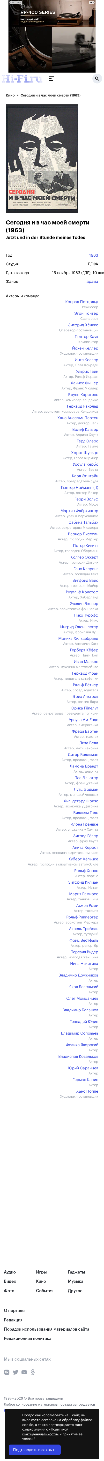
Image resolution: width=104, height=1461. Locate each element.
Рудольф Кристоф (82, 592)
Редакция (13, 1320)
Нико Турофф (86, 615)
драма (92, 281)
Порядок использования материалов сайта (46, 1329)
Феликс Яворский (82, 1045)
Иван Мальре (86, 662)
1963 (93, 255)
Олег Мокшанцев (82, 998)
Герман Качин (85, 1080)
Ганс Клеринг (86, 569)
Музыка (75, 1281)
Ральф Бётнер (85, 685)
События (44, 1291)
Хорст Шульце (84, 453)
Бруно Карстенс (83, 395)
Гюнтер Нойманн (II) (79, 488)
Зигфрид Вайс (85, 580)
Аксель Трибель (83, 929)
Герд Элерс (87, 441)
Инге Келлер (86, 360)
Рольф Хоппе (86, 871)
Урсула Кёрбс (85, 464)
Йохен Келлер (85, 348)
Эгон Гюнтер (86, 313)
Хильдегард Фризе (81, 801)
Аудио (10, 1272)
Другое (75, 1291)
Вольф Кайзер (85, 430)
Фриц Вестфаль (83, 940)
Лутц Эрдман (86, 789)
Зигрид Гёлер (85, 836)
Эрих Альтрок (85, 697)
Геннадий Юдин (84, 1022)
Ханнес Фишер (84, 383)
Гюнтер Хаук (86, 337)
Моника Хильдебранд (78, 639)
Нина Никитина (84, 964)
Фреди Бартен (85, 731)
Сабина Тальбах (83, 522)
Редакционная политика (27, 1338)
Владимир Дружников (78, 975)
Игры (41, 1272)
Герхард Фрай (85, 673)
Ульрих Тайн (87, 371)
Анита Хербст (85, 848)
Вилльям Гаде (85, 813)
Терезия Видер (84, 952)
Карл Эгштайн (85, 476)
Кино (10, 95)
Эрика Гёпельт (84, 708)
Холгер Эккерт (84, 557)
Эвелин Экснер (84, 604)
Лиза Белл (88, 743)
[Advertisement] (42, 1138)
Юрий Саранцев (83, 1068)
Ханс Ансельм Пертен (77, 418)
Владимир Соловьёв (79, 1033)
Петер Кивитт (85, 546)
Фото (9, 1291)
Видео (10, 1281)
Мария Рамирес (83, 894)
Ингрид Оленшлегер (79, 627)
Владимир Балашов (80, 1010)
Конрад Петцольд (81, 302)
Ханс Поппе (87, 1091)
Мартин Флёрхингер (79, 511)
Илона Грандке (84, 824)
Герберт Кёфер (84, 650)
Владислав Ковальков (78, 1056)
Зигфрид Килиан (83, 882)
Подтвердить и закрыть (34, 1450)
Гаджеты (76, 1272)
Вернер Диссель (83, 534)
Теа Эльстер (86, 778)
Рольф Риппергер (82, 917)
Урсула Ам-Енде (83, 720)
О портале (14, 1311)
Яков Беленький (83, 987)
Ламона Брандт (84, 766)
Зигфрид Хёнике (83, 325)
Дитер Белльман (83, 755)
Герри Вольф (86, 499)
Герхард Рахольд (82, 406)
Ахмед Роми (87, 906)
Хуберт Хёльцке (83, 859)
